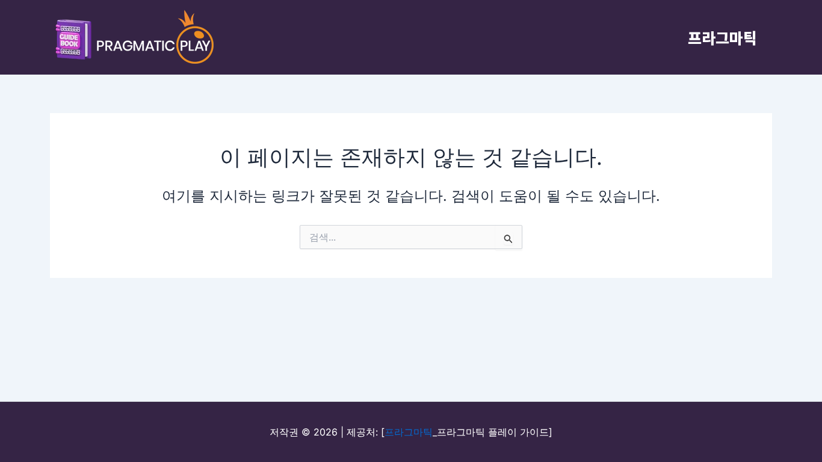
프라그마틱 (722, 37)
